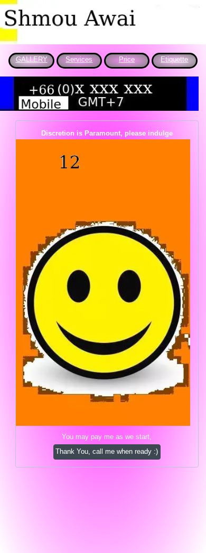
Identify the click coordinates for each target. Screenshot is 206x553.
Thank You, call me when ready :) (106, 451)
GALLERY (32, 59)
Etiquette (174, 59)
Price (127, 59)
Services (78, 59)
